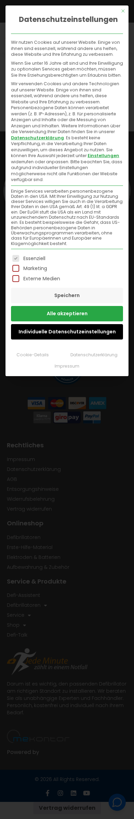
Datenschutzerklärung (37, 138)
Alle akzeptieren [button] (67, 313)
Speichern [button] (67, 295)
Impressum (67, 366)
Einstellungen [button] (103, 155)
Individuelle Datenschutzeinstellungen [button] (67, 331)
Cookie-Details (32, 355)
